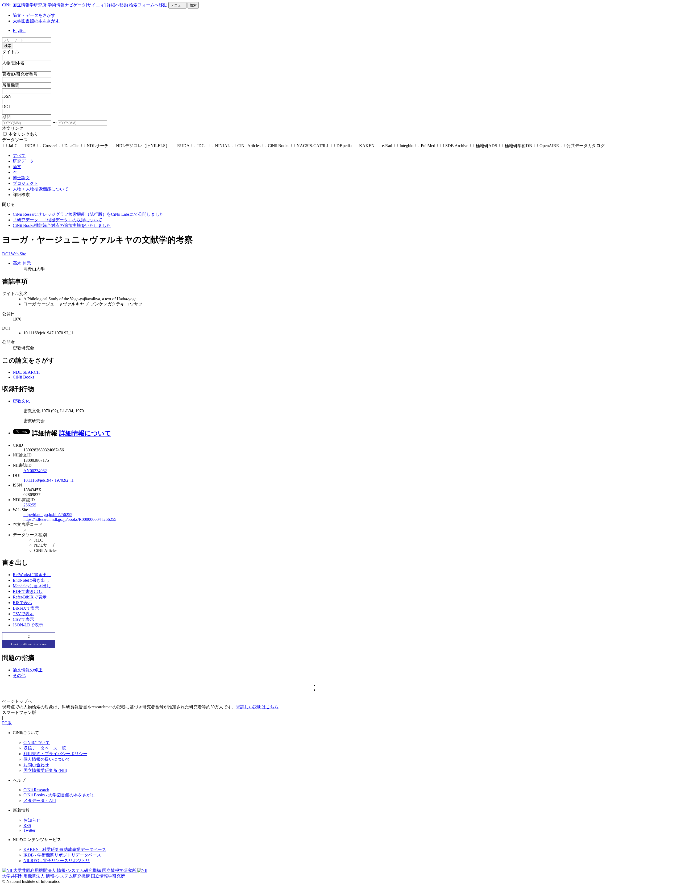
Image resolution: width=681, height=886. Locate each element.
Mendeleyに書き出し (32, 586)
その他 (19, 675)
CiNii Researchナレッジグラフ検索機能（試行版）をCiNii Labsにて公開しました (88, 214)
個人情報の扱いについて (46, 759)
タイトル (10, 51)
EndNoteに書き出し (31, 580)
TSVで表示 (23, 614)
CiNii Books (278, 145)
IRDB (30, 145)
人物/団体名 (13, 63)
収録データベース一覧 (44, 748)
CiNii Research (36, 790)
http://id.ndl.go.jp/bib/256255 (47, 514)
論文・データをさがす (34, 15)
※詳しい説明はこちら (257, 707)
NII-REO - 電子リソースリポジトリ (56, 860)
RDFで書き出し (28, 591)
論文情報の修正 (28, 670)
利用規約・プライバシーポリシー (55, 753)
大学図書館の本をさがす (36, 21)
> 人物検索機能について (45, 189)
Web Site (18, 254)
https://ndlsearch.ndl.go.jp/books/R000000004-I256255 (69, 519)
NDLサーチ (98, 145)
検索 (193, 5)
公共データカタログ (585, 145)
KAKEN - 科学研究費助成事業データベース (64, 849)
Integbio (406, 145)
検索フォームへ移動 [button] (148, 5)
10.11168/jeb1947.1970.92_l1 (48, 480)
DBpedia (344, 145)
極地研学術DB (518, 145)
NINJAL (222, 145)
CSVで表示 (23, 619)
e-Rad (387, 145)
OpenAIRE (549, 145)
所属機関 (10, 85)
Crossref (50, 145)
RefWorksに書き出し (32, 574)
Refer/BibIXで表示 (30, 597)
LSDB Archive (455, 145)
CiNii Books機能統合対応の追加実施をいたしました (62, 225)
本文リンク (12, 128)
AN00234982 (35, 470)
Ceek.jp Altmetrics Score (29, 644)
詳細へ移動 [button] (117, 5)
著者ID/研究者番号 (20, 74)
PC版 (7, 723)
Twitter (29, 830)
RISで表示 (22, 602)
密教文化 (21, 401)
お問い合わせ (36, 765)
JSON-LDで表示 (28, 625)
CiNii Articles (248, 145)
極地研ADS (486, 145)
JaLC (13, 145)
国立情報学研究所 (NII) (45, 770)
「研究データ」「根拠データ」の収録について (57, 220)
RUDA (183, 145)
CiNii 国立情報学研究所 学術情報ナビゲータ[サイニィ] (54, 5)
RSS (27, 825)
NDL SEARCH (26, 372)
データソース (15, 140)
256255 (29, 505)
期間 (6, 117)
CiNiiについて (36, 742)
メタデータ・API (39, 800)
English (19, 30)
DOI (6, 106)
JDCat (202, 145)
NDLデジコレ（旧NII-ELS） (143, 145)
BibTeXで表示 (26, 608)
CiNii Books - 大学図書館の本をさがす (59, 795)
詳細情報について (85, 433)
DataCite (71, 145)
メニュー (177, 5)
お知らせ (31, 820)
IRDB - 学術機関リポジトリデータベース (62, 855)
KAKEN (367, 145)
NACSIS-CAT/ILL (313, 145)
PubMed (428, 145)
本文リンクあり (22, 134)
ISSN (6, 96)
